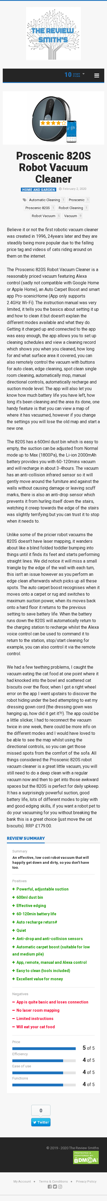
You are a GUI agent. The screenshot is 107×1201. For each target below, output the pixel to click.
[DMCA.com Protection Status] (86, 1157)
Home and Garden (38, 189)
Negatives (20, 994)
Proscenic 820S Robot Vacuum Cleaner (53, 167)
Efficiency (20, 1054)
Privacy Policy (86, 1181)
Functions (20, 1078)
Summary (19, 851)
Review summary (26, 838)
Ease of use (21, 1066)
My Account (22, 1181)
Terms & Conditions (53, 1181)
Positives (19, 881)
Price (16, 1042)
